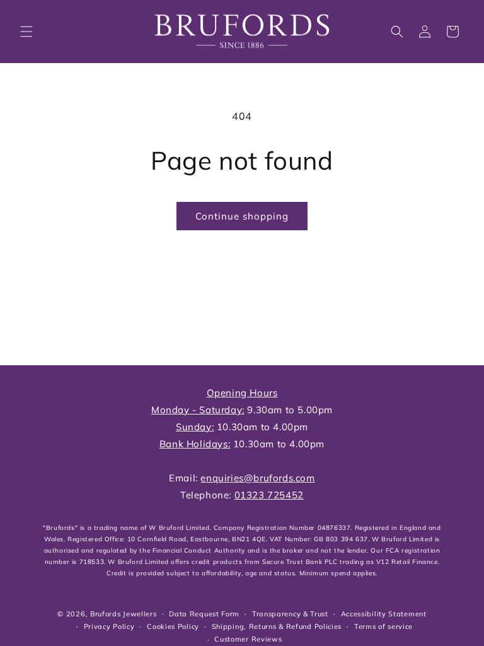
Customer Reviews (248, 639)
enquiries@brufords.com (257, 478)
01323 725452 (269, 495)
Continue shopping (242, 216)
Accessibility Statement (384, 613)
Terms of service (383, 626)
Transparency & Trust (290, 613)
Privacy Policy (109, 626)
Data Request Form (204, 613)
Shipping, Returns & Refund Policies (277, 626)
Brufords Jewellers (123, 613)
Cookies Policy (173, 626)
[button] (26, 31)
